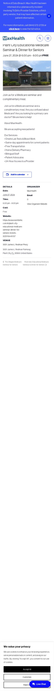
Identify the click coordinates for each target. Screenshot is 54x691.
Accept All (27, 669)
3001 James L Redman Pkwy (15, 244)
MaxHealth (32, 191)
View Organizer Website (37, 204)
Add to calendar (18, 174)
